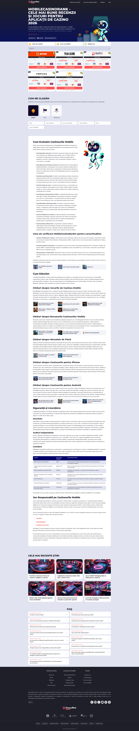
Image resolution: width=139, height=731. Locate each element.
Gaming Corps (69, 683)
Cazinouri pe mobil (75, 2)
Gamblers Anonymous (42, 525)
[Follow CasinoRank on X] (98, 702)
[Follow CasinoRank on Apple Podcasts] (109, 702)
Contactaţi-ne (87, 677)
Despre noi (88, 675)
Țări (51, 683)
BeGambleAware (40, 522)
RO (30, 702)
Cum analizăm (87, 683)
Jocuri (51, 677)
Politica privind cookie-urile (69, 728)
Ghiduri (102, 2)
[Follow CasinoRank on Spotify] (105, 702)
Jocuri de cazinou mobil (90, 2)
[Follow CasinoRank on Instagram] (95, 702)
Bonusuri (51, 675)
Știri (109, 2)
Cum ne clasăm (87, 680)
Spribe (69, 677)
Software (51, 680)
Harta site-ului (51, 685)
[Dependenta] (83, 715)
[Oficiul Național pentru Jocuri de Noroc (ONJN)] (47, 715)
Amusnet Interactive (69, 675)
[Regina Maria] (54, 715)
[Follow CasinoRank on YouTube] (102, 702)
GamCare (39, 518)
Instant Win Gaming (69, 685)
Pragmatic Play (69, 680)
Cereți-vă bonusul (42, 67)
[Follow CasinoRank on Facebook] (91, 702)
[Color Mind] (63, 715)
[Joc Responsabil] (73, 715)
